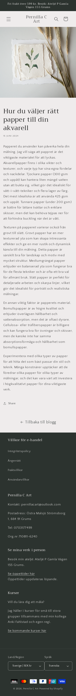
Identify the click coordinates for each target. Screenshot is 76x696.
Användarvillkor (18, 479)
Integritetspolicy (19, 451)
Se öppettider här (21, 573)
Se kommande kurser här (27, 630)
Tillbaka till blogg (40, 422)
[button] (8, 19)
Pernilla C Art (31, 688)
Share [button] (12, 403)
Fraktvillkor (15, 470)
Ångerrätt (14, 460)
